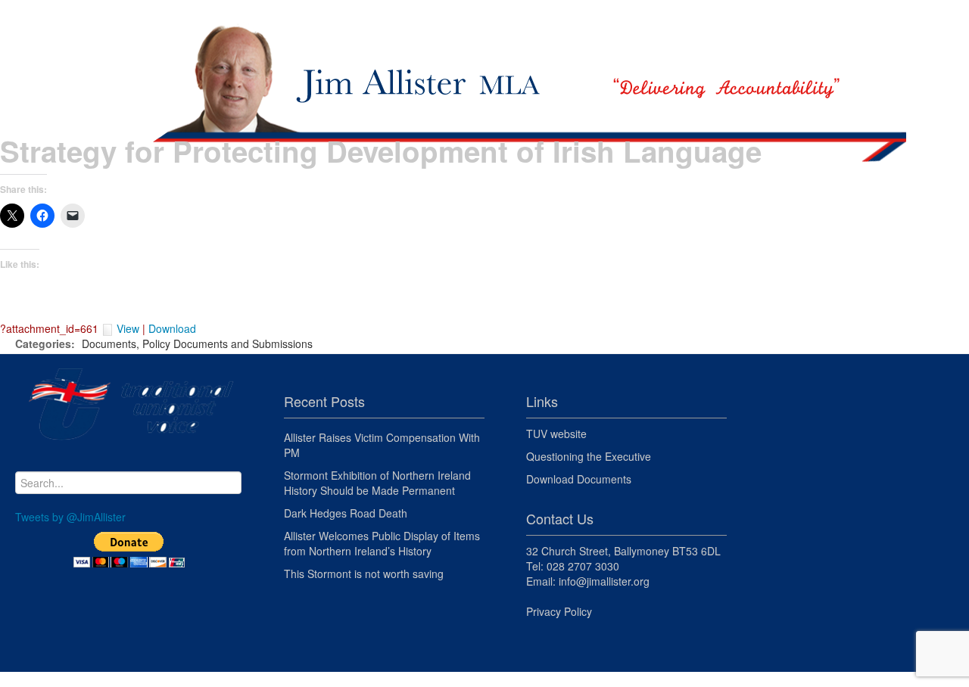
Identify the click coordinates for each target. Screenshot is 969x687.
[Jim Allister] (484, 64)
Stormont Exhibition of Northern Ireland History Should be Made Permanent (377, 483)
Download (172, 328)
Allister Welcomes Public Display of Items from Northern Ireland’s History (382, 543)
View (128, 328)
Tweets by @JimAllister (70, 516)
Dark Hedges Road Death (345, 513)
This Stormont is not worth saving (364, 573)
